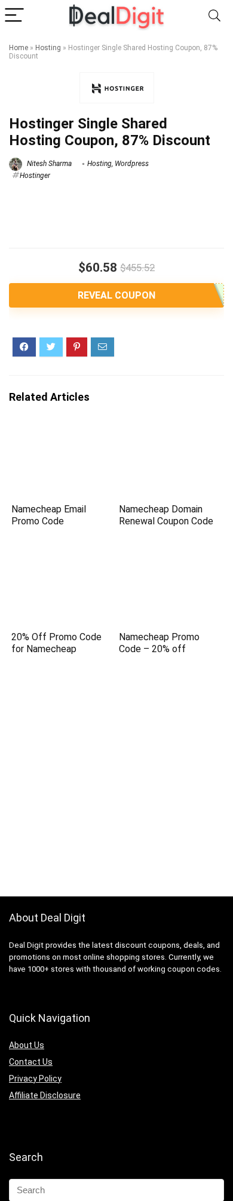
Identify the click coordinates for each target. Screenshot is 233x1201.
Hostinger (35, 175)
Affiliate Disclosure (45, 1095)
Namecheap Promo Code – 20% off (159, 643)
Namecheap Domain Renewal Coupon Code (166, 515)
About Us (26, 1045)
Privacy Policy (35, 1078)
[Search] (214, 16)
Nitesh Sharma (48, 163)
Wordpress (132, 163)
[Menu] (14, 16)
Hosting (48, 48)
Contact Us (31, 1062)
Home (18, 48)
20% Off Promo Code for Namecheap (56, 643)
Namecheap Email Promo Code (48, 515)
